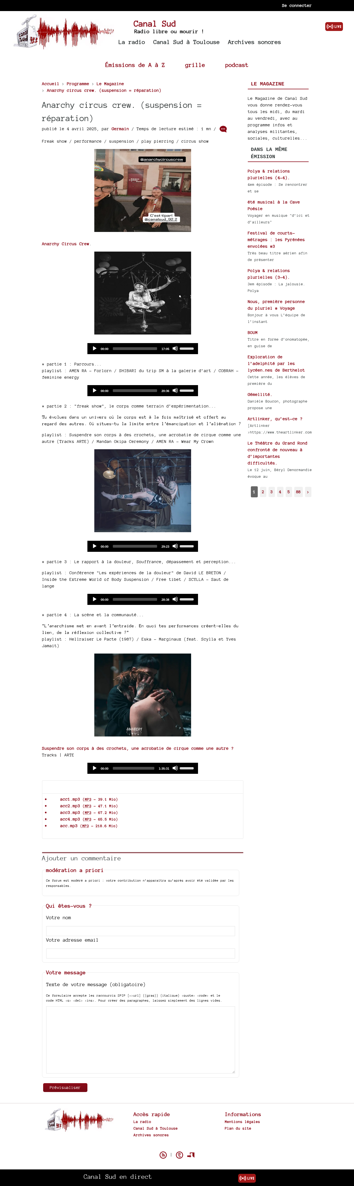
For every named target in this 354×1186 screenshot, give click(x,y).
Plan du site (238, 1128)
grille (195, 64)
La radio (132, 41)
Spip (177, 1145)
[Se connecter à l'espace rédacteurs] (190, 1155)
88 (298, 491)
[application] (142, 348)
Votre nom (58, 917)
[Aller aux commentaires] (223, 129)
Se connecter (297, 5)
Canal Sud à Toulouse (186, 41)
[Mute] (175, 348)
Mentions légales (242, 1121)
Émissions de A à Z (135, 64)
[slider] (187, 348)
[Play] (94, 348)
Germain (120, 128)
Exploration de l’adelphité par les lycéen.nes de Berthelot (276, 363)
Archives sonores (254, 41)
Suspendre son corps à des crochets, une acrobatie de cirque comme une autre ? (138, 748)
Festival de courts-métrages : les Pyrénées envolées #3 (276, 240)
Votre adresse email (72, 940)
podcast (237, 64)
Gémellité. (260, 394)
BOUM (253, 332)
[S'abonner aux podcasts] (179, 1155)
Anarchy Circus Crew (65, 243)
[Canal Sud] (63, 46)
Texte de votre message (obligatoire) (96, 984)
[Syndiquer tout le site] (163, 1155)
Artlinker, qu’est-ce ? (275, 418)
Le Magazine (267, 84)
